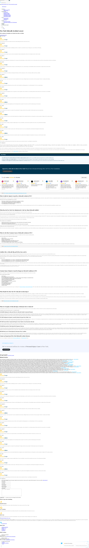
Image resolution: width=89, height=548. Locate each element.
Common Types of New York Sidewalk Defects (11, 246)
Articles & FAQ (6, 18)
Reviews (3, 23)
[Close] (88, 541)
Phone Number (4, 486)
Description (3, 488)
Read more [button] (6, 189)
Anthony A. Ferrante (7, 9)
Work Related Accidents (7, 15)
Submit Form (2, 497)
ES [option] (4, 28)
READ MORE (76, 359)
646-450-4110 (4, 6)
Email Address (4, 484)
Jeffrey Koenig (6, 10)
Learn (3, 17)
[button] (88, 185)
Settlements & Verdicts (7, 21)
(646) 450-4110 (16, 151)
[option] (46, 28)
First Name (3, 481)
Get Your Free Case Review (7, 171)
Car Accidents (6, 12)
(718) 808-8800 (8, 539)
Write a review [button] (84, 177)
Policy (3, 543)
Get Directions (13, 536)
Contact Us (3, 530)
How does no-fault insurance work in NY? (81, 545)
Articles (3, 528)
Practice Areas (4, 11)
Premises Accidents (6, 13)
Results (3, 20)
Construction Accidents (7, 14)
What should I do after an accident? (69, 545)
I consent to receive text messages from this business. (13, 497)
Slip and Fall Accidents (7, 16)
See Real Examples (6, 349)
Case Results (4, 529)
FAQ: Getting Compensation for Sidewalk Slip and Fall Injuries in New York (15, 193)
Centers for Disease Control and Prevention (26, 286)
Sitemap (3, 542)
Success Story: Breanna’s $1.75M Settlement (10, 22)
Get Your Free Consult (13, 4)
